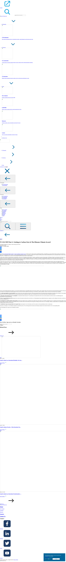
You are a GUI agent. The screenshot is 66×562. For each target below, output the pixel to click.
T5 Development (4, 185)
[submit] (1, 221)
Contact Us (1, 230)
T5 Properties (4, 150)
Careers (1, 7)
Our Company (4, 210)
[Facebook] (33, 247)
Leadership (3, 212)
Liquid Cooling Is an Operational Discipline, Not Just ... (11, 360)
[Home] (3, 16)
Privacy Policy (16, 559)
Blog (0, 357)
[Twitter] (33, 249)
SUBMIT (1, 325)
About (3, 165)
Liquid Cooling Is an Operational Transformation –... (10, 493)
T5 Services (4, 157)
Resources (1, 512)
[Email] (33, 250)
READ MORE (2, 429)
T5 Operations (4, 198)
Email (1, 324)
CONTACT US (2, 166)
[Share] (33, 252)
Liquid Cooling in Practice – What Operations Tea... (10, 427)
